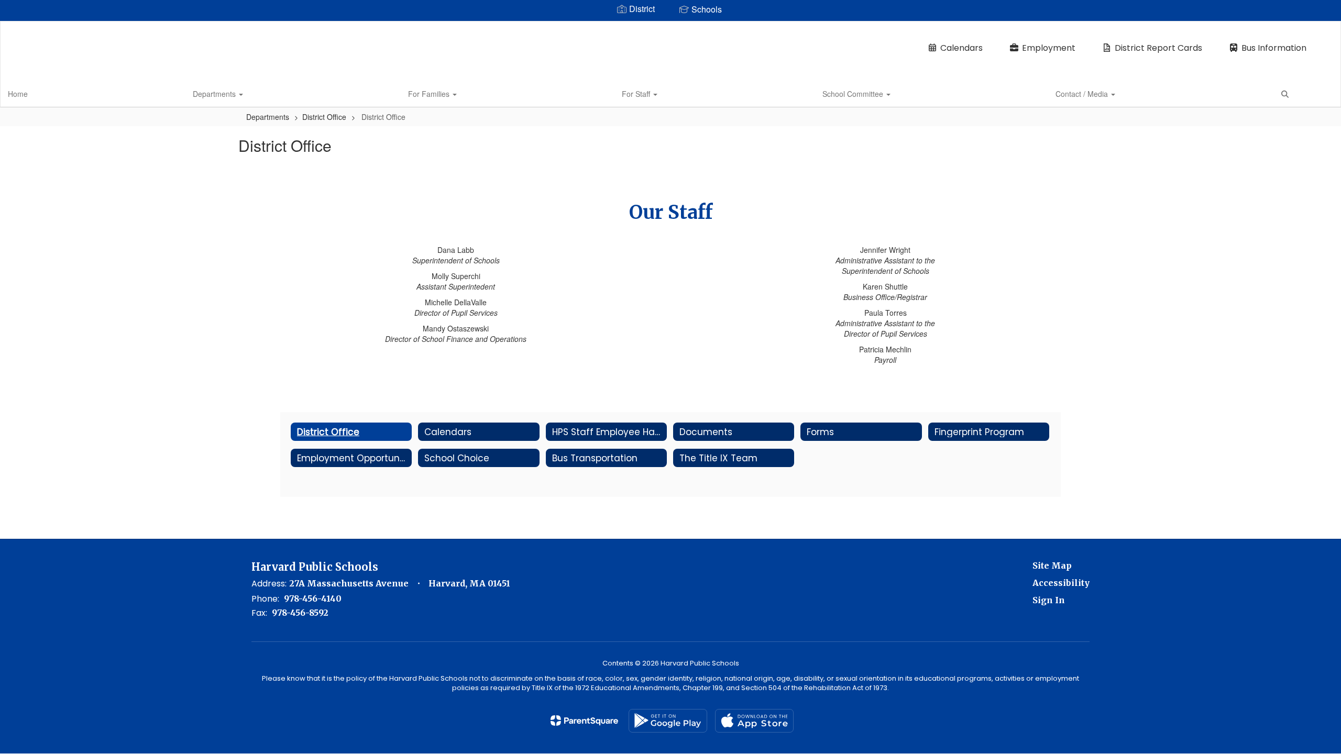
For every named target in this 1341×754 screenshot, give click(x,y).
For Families (430, 93)
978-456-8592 (300, 612)
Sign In (1048, 600)
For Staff (637, 93)
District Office (324, 117)
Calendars (961, 48)
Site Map (1052, 565)
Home (18, 93)
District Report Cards (1158, 48)
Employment (1048, 48)
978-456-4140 (313, 598)
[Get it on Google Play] (668, 721)
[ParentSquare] (584, 720)
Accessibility (1061, 583)
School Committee (853, 93)
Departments (215, 93)
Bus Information (1273, 48)
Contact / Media (1083, 93)
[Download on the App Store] (754, 721)
